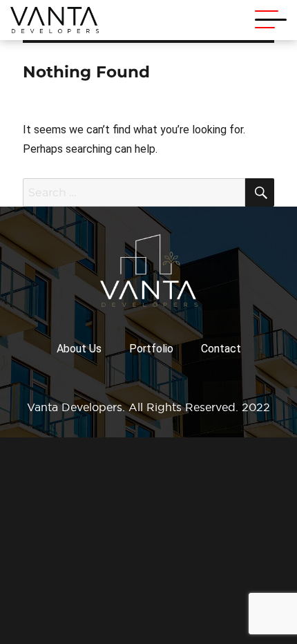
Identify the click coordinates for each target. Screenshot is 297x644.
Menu (271, 20)
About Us (79, 348)
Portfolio (151, 348)
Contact (221, 348)
